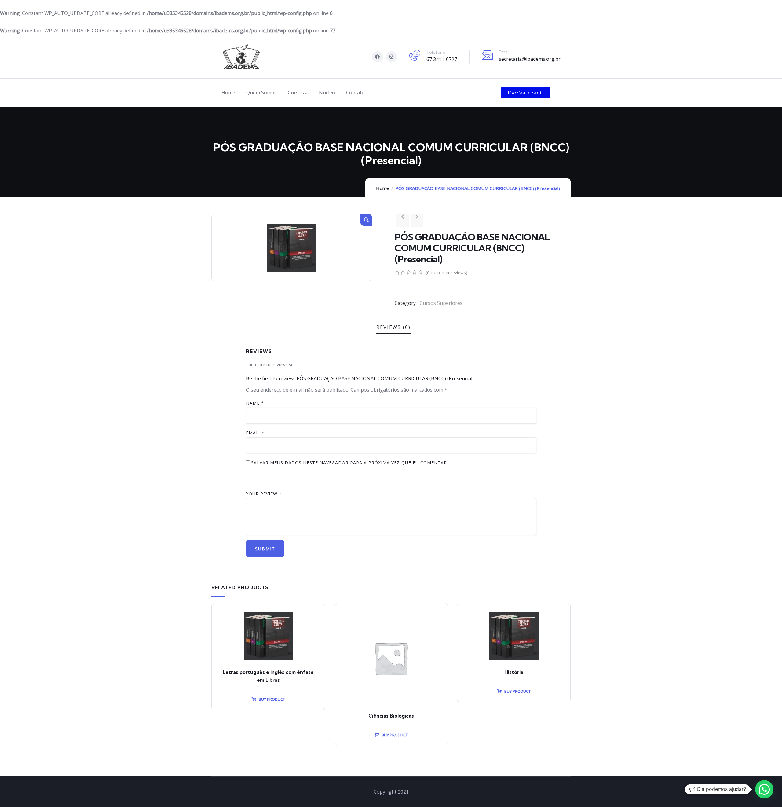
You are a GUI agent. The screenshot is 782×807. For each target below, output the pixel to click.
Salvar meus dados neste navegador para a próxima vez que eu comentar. (349, 463)
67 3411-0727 (441, 59)
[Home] (241, 57)
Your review (264, 494)
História (513, 672)
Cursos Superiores (441, 303)
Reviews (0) (393, 327)
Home (382, 188)
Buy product (271, 699)
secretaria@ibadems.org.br (530, 59)
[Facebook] (377, 56)
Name (255, 403)
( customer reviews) (446, 273)
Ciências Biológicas (391, 716)
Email (255, 433)
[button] (525, 92)
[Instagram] (391, 56)
